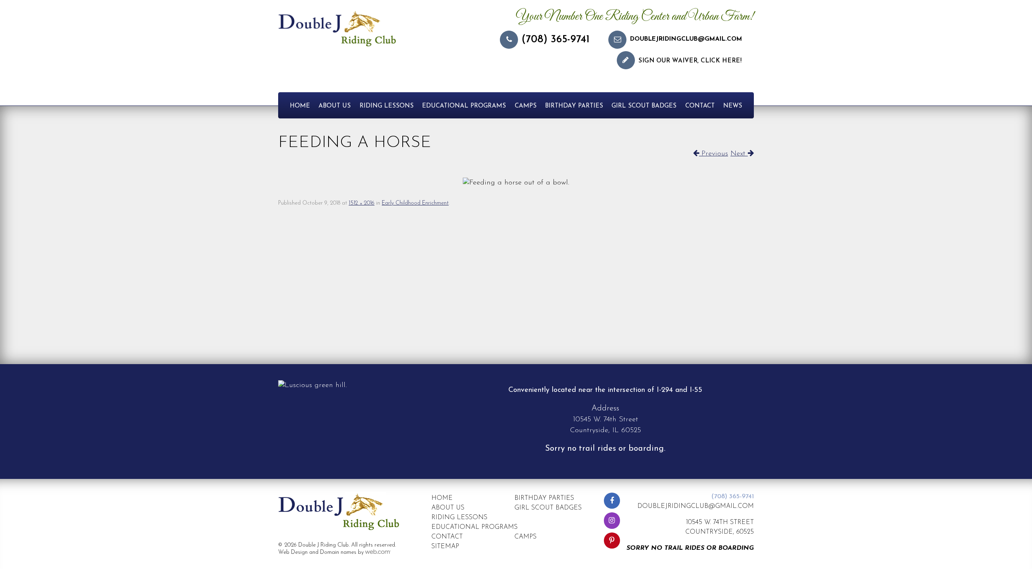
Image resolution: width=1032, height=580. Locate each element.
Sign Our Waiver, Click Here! (690, 61)
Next (739, 153)
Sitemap (445, 546)
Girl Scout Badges (644, 106)
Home (300, 106)
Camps (526, 106)
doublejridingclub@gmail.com (686, 39)
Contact (700, 106)
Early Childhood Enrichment (415, 203)
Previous (713, 153)
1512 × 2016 (362, 203)
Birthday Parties (574, 106)
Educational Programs (464, 106)
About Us (334, 106)
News (732, 106)
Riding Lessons (387, 106)
